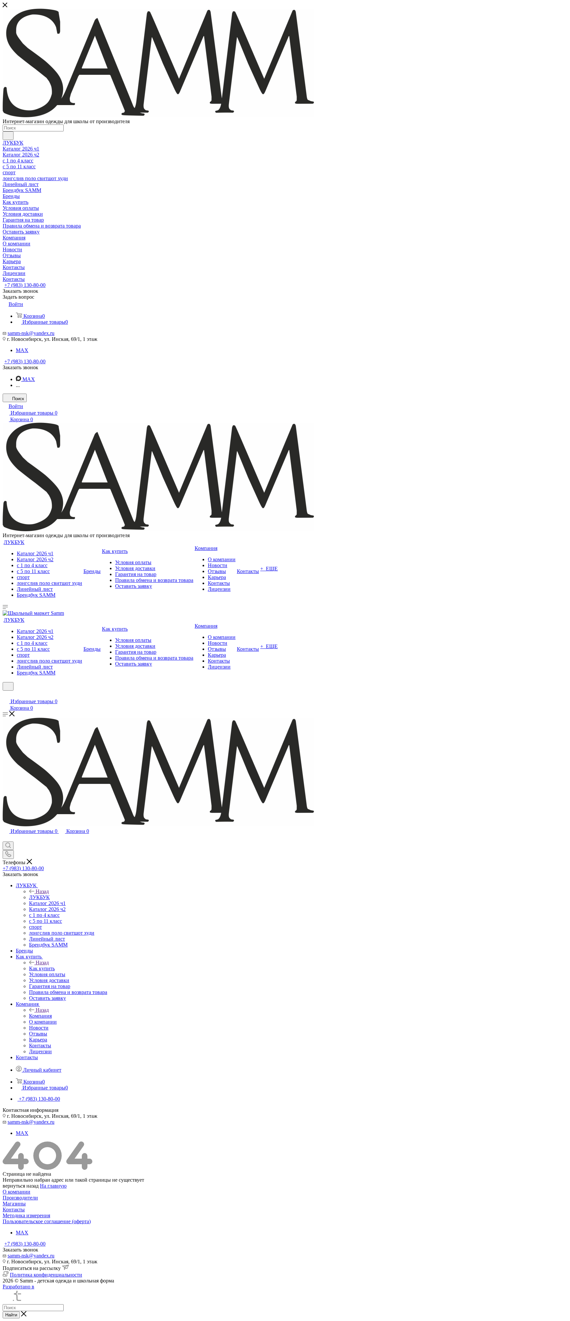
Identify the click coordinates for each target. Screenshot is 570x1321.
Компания (40, 1016)
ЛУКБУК (39, 897)
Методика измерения (26, 1215)
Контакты (14, 1209)
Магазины (14, 1203)
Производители (20, 1197)
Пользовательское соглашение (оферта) (47, 1221)
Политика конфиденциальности (46, 1275)
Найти (11, 1314)
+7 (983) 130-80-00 (25, 285)
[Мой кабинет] (6, 695)
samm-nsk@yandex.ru (31, 333)
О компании (16, 1192)
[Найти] (8, 135)
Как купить (42, 968)
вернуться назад (21, 1186)
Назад (42, 891)
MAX (22, 350)
